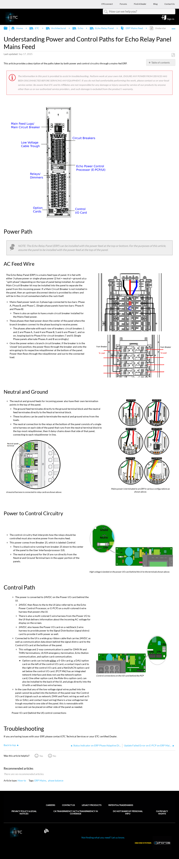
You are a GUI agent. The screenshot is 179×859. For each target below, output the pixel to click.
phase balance (55, 780)
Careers (50, 805)
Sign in (170, 18)
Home (19, 28)
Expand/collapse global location (174, 27)
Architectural (58, 28)
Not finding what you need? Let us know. (103, 837)
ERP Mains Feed (134, 28)
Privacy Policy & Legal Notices (24, 812)
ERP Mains (40, 780)
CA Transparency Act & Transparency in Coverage (75, 812)
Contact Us (68, 805)
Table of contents (160, 62)
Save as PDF (173, 55)
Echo (80, 28)
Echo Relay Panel (104, 28)
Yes (41, 755)
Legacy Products (91, 805)
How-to (22, 780)
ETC (37, 28)
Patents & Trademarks (120, 805)
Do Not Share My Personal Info (128, 812)
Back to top (10, 745)
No (54, 755)
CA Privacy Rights (162, 812)
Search (106, 11)
